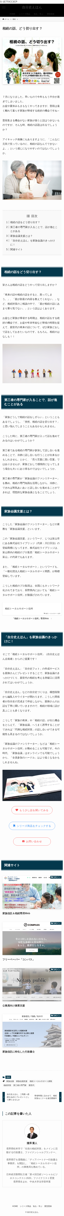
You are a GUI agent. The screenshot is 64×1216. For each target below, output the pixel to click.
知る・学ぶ (37, 1206)
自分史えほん (32, 7)
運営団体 (48, 1206)
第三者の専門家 (19, 1085)
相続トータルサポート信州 (19, 608)
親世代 (31, 1085)
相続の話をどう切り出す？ (25, 222)
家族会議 (10, 1081)
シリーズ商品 (25, 1206)
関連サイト (16, 249)
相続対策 (7, 1085)
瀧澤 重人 (32, 1143)
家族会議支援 (21, 1081)
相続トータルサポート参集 (41, 1081)
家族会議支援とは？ (21, 235)
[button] (3, 7)
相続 (8, 1077)
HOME (15, 1206)
